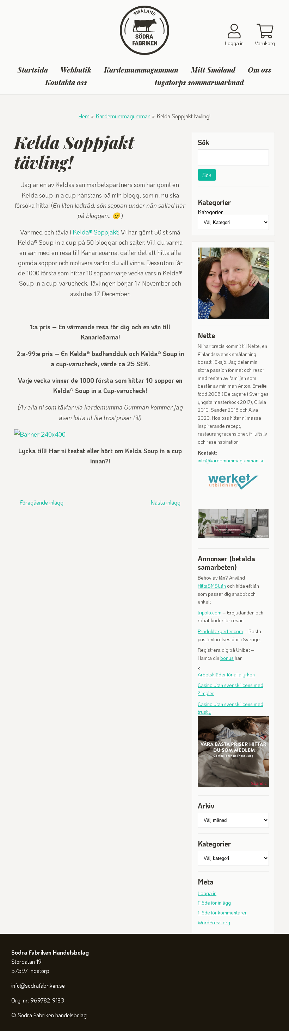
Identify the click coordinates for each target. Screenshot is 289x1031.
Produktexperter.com (220, 631)
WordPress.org (214, 922)
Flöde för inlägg (214, 902)
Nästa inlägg (165, 502)
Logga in (207, 893)
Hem (84, 116)
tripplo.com (209, 612)
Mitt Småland (213, 69)
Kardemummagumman (141, 69)
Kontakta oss (66, 82)
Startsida (33, 69)
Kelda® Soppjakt (94, 232)
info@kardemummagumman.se (231, 460)
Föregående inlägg (41, 502)
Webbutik (75, 69)
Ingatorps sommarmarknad (199, 82)
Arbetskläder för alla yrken (226, 674)
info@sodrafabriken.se (38, 985)
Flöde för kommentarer (222, 912)
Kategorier (210, 212)
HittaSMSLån (212, 585)
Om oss (259, 69)
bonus (227, 658)
